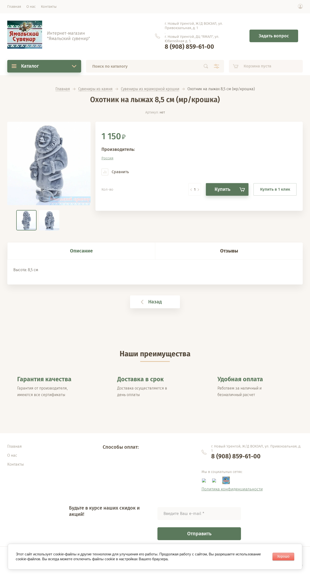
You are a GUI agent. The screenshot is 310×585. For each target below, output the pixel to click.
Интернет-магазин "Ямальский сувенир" (68, 36)
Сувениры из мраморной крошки (150, 89)
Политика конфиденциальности (232, 489)
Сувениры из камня (95, 89)
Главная (62, 89)
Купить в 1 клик (275, 189)
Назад (155, 302)
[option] (49, 163)
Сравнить (120, 172)
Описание (81, 251)
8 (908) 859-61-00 (189, 46)
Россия (107, 158)
